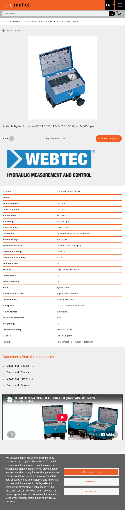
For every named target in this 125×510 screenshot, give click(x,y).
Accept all (91, 491)
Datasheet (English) (18, 365)
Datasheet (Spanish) (18, 372)
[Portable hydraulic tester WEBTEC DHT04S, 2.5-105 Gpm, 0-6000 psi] (62, 77)
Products (5, 21)
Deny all (91, 482)
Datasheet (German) (18, 385)
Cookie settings (91, 472)
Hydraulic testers (18, 21)
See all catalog (13, 30)
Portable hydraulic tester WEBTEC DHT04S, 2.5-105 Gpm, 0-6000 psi (53, 21)
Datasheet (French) (18, 378)
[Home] (15, 5)
